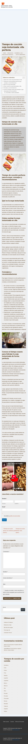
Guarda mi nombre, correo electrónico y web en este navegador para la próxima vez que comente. (13, 592)
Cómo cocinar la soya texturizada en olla (12, 86)
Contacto (12, 721)
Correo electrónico (7, 578)
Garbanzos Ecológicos (8, 622)
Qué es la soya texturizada (9, 84)
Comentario (6, 551)
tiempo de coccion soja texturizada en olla (13, 79)
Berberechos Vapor (7, 624)
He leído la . (12, 516)
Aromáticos (6, 665)
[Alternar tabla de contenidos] (23, 78)
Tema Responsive (16, 729)
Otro (5, 688)
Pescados (6, 695)
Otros (5, 690)
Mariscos (6, 685)
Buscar (4, 607)
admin (5, 644)
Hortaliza (5, 675)
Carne (5, 667)
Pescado (5, 693)
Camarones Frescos (8, 632)
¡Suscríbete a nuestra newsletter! (12, 92)
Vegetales (10, 54)
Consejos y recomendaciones (10, 87)
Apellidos (17, 503)
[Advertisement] (14, 24)
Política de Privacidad (19, 721)
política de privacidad (15, 516)
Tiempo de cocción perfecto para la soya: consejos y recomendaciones (13, 82)
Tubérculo (6, 706)
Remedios (6, 703)
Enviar (4, 519)
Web (4, 584)
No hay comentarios (20, 54)
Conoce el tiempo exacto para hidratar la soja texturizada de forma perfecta (13, 90)
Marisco (5, 683)
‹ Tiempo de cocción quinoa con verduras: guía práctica (9, 530)
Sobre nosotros (6, 721)
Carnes (5, 670)
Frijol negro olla (7, 630)
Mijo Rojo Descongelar (8, 627)
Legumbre (6, 678)
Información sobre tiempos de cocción (7, 6)
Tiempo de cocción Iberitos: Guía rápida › (20, 530)
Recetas (5, 701)
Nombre (4, 503)
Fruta (5, 672)
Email (4, 506)
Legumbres (6, 680)
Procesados (6, 698)
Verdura (5, 711)
